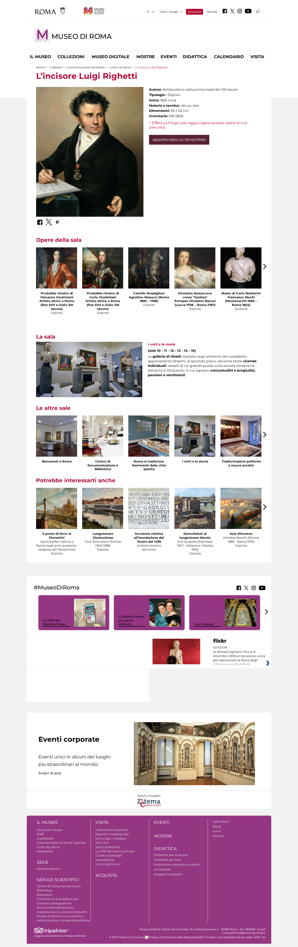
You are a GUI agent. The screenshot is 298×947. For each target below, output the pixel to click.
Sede (42, 862)
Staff (40, 834)
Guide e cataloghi (108, 855)
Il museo (40, 56)
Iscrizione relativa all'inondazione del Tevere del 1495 (149, 537)
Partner (218, 836)
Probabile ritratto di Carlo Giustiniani (103, 295)
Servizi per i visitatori (111, 838)
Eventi (169, 56)
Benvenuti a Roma (57, 461)
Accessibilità (104, 860)
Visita (257, 56)
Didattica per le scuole (171, 855)
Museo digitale (110, 56)
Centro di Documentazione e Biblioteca (103, 465)
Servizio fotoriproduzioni (55, 907)
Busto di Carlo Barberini (241, 293)
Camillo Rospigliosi (148, 293)
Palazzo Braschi (49, 869)
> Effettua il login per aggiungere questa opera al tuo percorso (198, 125)
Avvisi (217, 831)
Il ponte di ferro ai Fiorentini (56, 535)
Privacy (154, 937)
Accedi (212, 11)
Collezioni (71, 56)
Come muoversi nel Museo (86, 67)
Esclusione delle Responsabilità (182, 937)
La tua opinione (107, 864)
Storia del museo (49, 830)
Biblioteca (44, 895)
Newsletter (45, 851)
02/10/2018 (239, 656)
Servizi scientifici (58, 880)
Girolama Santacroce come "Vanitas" (195, 295)
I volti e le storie (120, 67)
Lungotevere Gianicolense (103, 535)
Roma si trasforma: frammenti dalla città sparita (149, 465)
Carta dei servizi (49, 847)
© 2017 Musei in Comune (125, 937)
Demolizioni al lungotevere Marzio (195, 535)
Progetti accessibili (168, 874)
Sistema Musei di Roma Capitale (61, 842)
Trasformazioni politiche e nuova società (241, 463)
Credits (211, 937)
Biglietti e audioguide (112, 834)
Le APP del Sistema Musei (54, 622)
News (217, 826)
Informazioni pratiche (111, 830)
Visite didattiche (107, 847)
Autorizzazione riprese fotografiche (63, 920)
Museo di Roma (81, 36)
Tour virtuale (203, 624)
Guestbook (45, 838)
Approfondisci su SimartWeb (179, 139)
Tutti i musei (168, 11)
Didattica (195, 56)
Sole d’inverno (241, 533)
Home (40, 67)
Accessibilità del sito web (235, 937)
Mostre (145, 56)
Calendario (229, 56)
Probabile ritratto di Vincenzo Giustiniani (56, 295)
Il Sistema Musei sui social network (131, 620)
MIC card (102, 842)
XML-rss (259, 937)
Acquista (194, 11)
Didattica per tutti (167, 859)
